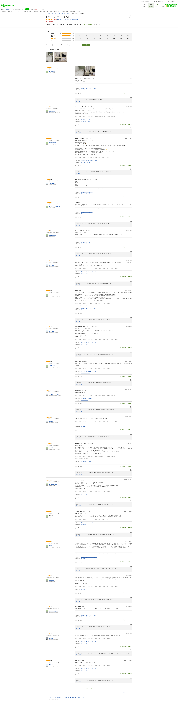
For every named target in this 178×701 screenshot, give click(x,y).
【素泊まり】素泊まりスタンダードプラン (89, 88)
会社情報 (52, 697)
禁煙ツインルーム (84, 213)
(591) (87, 24)
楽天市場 (167, 1)
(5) (69, 24)
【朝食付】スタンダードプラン (86, 119)
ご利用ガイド (147, 1)
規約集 (78, 697)
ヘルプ (142, 1)
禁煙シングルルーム (84, 89)
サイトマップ (154, 1)
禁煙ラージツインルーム (85, 121)
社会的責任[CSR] (67, 697)
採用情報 (74, 697)
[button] (49, 57)
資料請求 (83, 697)
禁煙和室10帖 (83, 463)
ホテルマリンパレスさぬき (58, 16)
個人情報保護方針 (59, 697)
